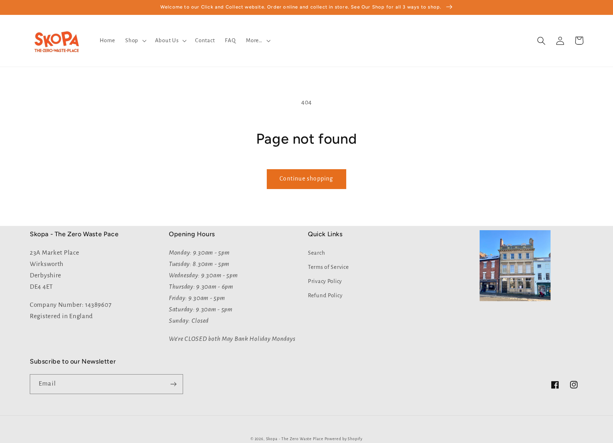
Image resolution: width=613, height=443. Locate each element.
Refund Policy (325, 295)
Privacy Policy (325, 281)
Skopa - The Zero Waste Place (295, 439)
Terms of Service (328, 267)
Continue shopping (306, 179)
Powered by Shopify (344, 439)
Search (316, 253)
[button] (135, 41)
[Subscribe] (173, 384)
